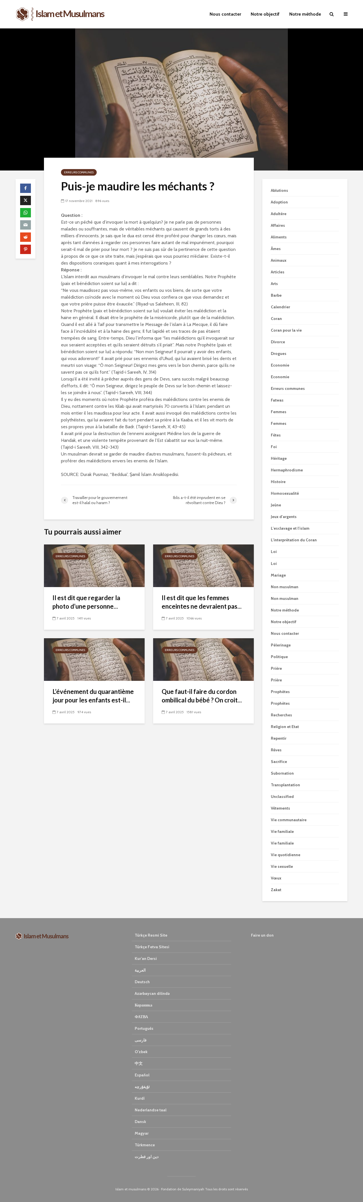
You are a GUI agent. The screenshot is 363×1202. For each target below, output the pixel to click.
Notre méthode (305, 14)
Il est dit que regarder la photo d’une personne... (86, 602)
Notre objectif (265, 14)
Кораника (143, 1005)
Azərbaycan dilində (152, 993)
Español (142, 1075)
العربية (140, 970)
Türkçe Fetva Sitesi (152, 946)
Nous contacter (225, 14)
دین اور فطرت (147, 1156)
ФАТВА (141, 1016)
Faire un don (262, 935)
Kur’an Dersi (146, 958)
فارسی (141, 1040)
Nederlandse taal (150, 1109)
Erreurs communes (79, 172)
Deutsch (142, 981)
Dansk (140, 1121)
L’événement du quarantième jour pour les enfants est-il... (93, 696)
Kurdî (140, 1098)
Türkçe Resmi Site (151, 935)
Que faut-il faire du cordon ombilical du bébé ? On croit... (202, 696)
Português (144, 1028)
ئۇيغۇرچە (142, 1086)
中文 (139, 1063)
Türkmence (145, 1144)
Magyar (142, 1133)
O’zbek (141, 1051)
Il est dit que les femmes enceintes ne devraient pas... (202, 602)
